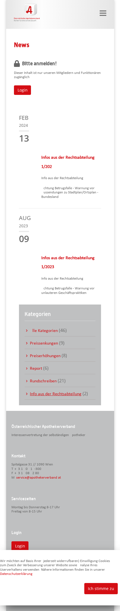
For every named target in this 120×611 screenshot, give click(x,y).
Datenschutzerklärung (16, 574)
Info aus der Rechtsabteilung (55, 394)
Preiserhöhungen (45, 356)
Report (36, 368)
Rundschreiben (43, 381)
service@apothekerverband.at (38, 477)
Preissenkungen (44, 343)
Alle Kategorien (44, 331)
